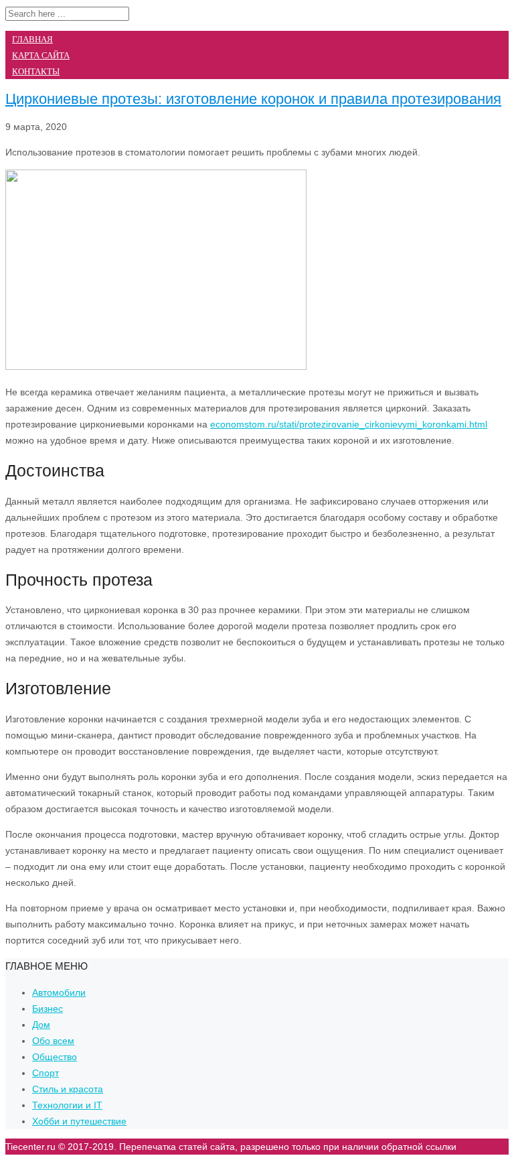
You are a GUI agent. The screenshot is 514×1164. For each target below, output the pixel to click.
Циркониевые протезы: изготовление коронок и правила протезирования (253, 98)
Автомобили (59, 992)
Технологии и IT (67, 1105)
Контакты (36, 71)
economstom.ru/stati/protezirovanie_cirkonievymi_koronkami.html (348, 424)
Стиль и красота (67, 1089)
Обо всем (53, 1040)
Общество (54, 1056)
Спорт (45, 1073)
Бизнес (47, 1008)
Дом (41, 1024)
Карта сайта (41, 55)
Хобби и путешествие (79, 1121)
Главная (32, 39)
